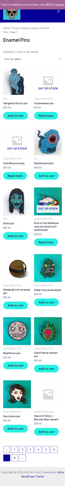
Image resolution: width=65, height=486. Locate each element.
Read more (45, 115)
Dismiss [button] (59, 4)
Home (6, 28)
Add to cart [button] (16, 115)
